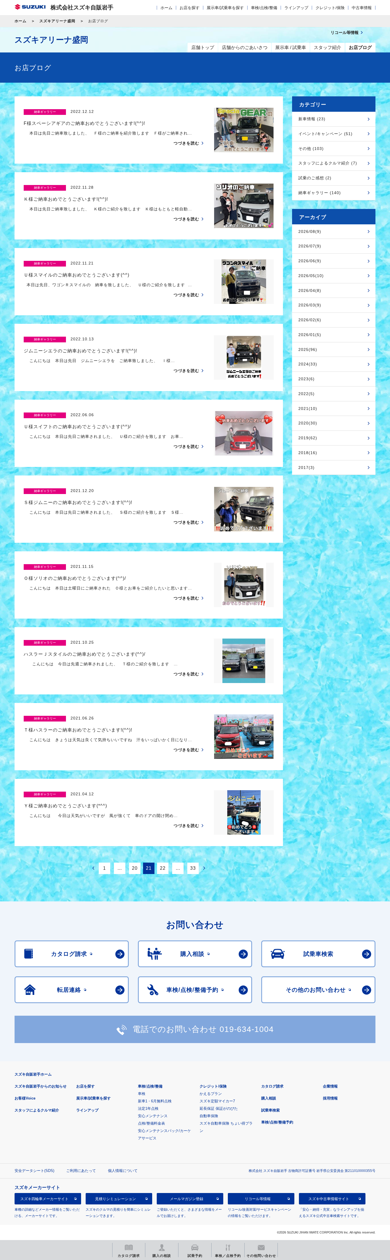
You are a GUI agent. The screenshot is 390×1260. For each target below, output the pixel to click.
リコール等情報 (258, 1199)
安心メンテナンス (153, 1116)
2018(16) (307, 452)
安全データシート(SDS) (34, 1170)
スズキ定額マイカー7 (217, 1101)
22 (163, 868)
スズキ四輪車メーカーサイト (44, 1199)
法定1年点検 (148, 1108)
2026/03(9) (309, 305)
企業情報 (330, 1086)
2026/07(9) (309, 246)
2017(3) (306, 467)
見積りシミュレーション (115, 1199)
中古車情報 (362, 8)
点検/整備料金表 (151, 1123)
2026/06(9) (309, 261)
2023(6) (306, 379)
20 (135, 868)
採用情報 (330, 1098)
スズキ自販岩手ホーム (33, 1074)
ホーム (166, 8)
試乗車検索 (270, 1110)
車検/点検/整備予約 (277, 1122)
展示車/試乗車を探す (225, 8)
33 (193, 868)
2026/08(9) (309, 231)
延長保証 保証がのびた (219, 1108)
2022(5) (306, 393)
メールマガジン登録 (186, 1199)
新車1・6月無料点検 (155, 1101)
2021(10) (307, 408)
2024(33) (307, 364)
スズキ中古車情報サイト (328, 1199)
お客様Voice (25, 1098)
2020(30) (307, 423)
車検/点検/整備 (264, 8)
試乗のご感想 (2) (314, 178)
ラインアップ (296, 8)
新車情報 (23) (311, 119)
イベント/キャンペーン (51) (325, 133)
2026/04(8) (309, 290)
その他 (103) (311, 148)
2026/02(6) (309, 320)
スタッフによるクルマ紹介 (37, 1110)
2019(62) (307, 438)
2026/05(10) (311, 275)
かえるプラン (211, 1094)
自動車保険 (209, 1116)
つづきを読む (186, 143)
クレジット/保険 (330, 8)
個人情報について (123, 1170)
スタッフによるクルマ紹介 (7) (327, 163)
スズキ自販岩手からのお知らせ (41, 1086)
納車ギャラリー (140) (319, 192)
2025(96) (307, 349)
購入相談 (268, 1098)
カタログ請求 (272, 1086)
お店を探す (190, 8)
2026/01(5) (309, 334)
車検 (141, 1094)
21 (149, 868)
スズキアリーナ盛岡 (57, 21)
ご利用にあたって (81, 1170)
